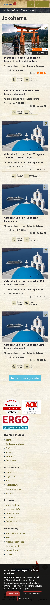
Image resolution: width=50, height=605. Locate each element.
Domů (8, 439)
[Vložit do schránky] (45, 27)
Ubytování (10, 476)
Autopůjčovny (12, 484)
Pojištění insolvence (15, 541)
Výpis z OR (10, 537)
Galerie (9, 456)
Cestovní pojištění (14, 489)
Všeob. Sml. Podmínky (16, 533)
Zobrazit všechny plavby (25, 378)
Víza (7, 480)
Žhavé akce (11, 460)
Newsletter (11, 517)
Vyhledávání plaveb (15, 444)
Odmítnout (24, 598)
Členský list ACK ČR (14, 550)
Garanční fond (12, 546)
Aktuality (10, 452)
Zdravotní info (12, 513)
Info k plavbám (12, 505)
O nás (8, 448)
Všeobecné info (13, 509)
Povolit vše (13, 593)
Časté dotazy (11, 521)
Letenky (9, 472)
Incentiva (10, 493)
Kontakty (10, 554)
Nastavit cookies (32, 593)
